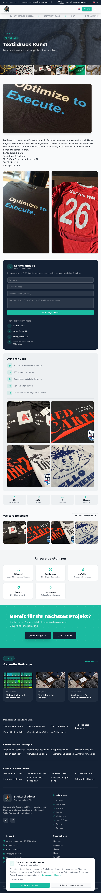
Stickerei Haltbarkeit (85, 779)
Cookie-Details (17, 880)
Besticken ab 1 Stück (13, 773)
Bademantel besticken (14, 749)
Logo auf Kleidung (12, 779)
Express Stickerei (83, 773)
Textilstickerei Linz (60, 726)
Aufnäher (60, 808)
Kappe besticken (59, 749)
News (55, 853)
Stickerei (59, 800)
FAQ (67, 2)
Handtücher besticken (38, 749)
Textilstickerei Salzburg (82, 726)
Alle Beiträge (10, 33)
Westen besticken (84, 749)
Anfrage (87, 9)
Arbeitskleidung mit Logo (60, 779)
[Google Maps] (12, 820)
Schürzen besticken (37, 753)
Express (59, 828)
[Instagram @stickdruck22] (5, 820)
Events (59, 824)
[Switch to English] (79, 9)
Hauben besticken (12, 753)
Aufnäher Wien (58, 732)
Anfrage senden (52, 312)
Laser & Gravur (62, 820)
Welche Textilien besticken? (35, 779)
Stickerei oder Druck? (38, 773)
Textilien (59, 812)
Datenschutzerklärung (51, 875)
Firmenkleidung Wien (13, 732)
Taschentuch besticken (62, 753)
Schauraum (58, 845)
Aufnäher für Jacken (85, 753)
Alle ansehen (90, 661)
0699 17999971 (20, 331)
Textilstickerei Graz (36, 726)
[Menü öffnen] (95, 9)
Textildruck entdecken (83, 516)
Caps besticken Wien (37, 732)
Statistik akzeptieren (30, 885)
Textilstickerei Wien (13, 726)
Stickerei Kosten (59, 773)
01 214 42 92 (19, 326)
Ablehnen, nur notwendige (71, 885)
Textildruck (60, 804)
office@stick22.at (12, 165)
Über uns (57, 841)
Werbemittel (61, 816)
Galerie (56, 849)
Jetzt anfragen (36, 635)
